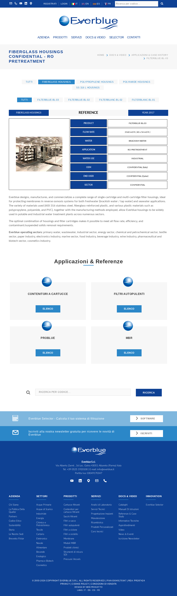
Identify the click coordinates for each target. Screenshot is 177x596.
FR (109, 4)
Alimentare (41, 548)
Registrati (50, 4)
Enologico (41, 556)
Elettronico (41, 539)
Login (64, 4)
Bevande (40, 552)
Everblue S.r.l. (69, 580)
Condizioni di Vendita (104, 584)
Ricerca (149, 392)
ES (98, 4)
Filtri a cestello (71, 534)
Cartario (40, 534)
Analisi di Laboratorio (101, 505)
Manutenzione (98, 518)
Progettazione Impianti (102, 514)
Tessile (39, 530)
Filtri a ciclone (70, 530)
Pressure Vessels (72, 559)
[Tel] (105, 481)
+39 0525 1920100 (77, 469)
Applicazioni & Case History (150, 55)
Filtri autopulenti (72, 525)
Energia (40, 518)
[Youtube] (21, 3)
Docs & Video (117, 55)
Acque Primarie (43, 505)
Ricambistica (97, 523)
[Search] (162, 3)
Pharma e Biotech (44, 561)
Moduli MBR (70, 543)
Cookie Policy (80, 584)
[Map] (31, 3)
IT (76, 4)
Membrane (69, 539)
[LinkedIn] (26, 3)
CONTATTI (133, 37)
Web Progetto (94, 587)
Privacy (65, 584)
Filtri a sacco (70, 521)
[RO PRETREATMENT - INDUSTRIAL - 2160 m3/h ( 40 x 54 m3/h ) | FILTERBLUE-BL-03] (39, 154)
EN (87, 4)
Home (100, 55)
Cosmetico (41, 565)
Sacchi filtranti (70, 517)
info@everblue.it (105, 469)
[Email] (96, 481)
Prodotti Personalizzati (102, 527)
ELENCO (48, 308)
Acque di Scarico (44, 509)
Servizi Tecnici (98, 509)
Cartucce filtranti (72, 505)
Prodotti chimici (71, 548)
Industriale (41, 514)
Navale (39, 543)
